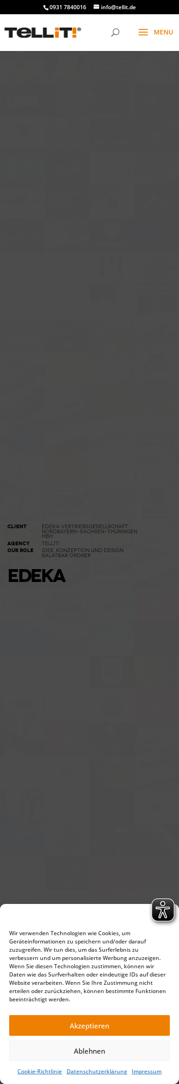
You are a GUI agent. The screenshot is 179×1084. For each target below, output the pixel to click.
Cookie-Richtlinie (39, 1071)
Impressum (147, 1071)
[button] (165, 915)
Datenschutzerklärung (97, 1071)
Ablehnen (89, 1051)
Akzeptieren (89, 1025)
